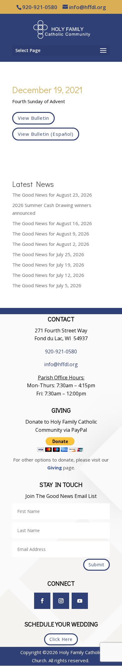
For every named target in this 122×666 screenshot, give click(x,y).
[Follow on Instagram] (61, 601)
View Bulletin (33, 118)
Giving (54, 467)
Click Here (61, 639)
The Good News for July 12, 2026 (48, 275)
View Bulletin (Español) (46, 134)
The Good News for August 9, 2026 (50, 233)
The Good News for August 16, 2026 (52, 223)
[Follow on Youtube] (80, 601)
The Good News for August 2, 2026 (50, 244)
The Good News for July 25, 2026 (48, 254)
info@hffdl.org (61, 364)
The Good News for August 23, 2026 (52, 195)
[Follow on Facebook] (42, 601)
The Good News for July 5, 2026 (46, 285)
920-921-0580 (61, 351)
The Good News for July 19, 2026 (48, 265)
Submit (96, 565)
